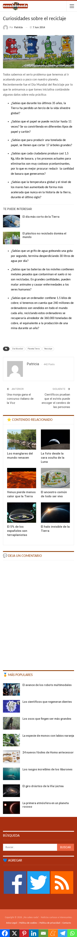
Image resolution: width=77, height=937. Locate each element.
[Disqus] (38, 613)
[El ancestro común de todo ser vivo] (55, 478)
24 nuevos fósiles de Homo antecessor (48, 752)
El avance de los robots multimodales (47, 685)
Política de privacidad (49, 923)
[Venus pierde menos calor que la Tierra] (21, 478)
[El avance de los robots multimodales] (11, 689)
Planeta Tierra (34, 349)
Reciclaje (48, 349)
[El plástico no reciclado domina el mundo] (11, 238)
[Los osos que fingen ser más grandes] (11, 723)
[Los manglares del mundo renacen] (21, 439)
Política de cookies (28, 923)
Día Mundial (17, 349)
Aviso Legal (11, 923)
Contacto (66, 923)
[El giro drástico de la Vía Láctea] (11, 790)
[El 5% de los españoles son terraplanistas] (21, 512)
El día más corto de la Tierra (41, 216)
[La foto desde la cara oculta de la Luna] (55, 439)
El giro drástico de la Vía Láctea (43, 786)
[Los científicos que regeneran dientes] (11, 706)
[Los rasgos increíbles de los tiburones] (11, 774)
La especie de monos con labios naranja (48, 735)
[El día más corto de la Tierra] (11, 221)
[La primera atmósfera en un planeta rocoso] (11, 807)
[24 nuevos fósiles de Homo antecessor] (11, 757)
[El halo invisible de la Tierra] (55, 512)
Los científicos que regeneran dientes (47, 701)
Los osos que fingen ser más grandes (47, 718)
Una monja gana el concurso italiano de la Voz (20, 399)
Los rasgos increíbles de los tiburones (47, 769)
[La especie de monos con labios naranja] (11, 740)
